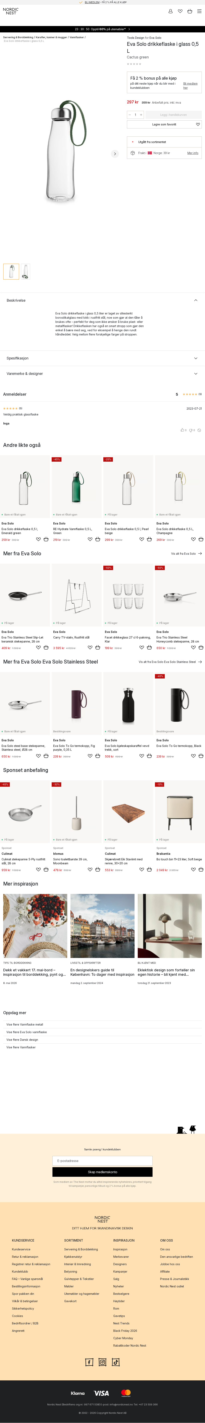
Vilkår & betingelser (25, 1301)
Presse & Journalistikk (174, 1279)
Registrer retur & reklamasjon (31, 1264)
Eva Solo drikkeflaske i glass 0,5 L (24, 40)
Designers (120, 1264)
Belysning (70, 1271)
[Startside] (10, 11)
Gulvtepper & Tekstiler (79, 1279)
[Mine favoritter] (180, 11)
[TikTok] (115, 1361)
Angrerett (18, 1330)
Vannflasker (77, 37)
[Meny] (199, 11)
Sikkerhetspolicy (23, 1308)
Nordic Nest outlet (172, 1286)
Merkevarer (121, 1256)
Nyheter (118, 1286)
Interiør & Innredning (77, 1264)
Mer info (192, 153)
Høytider (119, 1301)
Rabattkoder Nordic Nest (129, 1345)
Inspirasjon (120, 1249)
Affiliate (165, 1271)
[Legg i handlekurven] (46, 539)
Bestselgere (121, 1293)
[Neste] (115, 154)
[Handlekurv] (190, 11)
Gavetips (119, 1316)
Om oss (165, 1249)
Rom (116, 1308)
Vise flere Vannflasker (21, 1047)
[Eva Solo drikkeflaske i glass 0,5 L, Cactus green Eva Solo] (61, 153)
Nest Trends (121, 1323)
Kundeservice (21, 1249)
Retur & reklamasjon (25, 1256)
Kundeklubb (20, 1271)
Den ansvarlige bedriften (176, 1256)
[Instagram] (102, 1361)
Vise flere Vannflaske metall (24, 1024)
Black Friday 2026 (125, 1330)
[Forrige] (7, 154)
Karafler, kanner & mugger (51, 37)
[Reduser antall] (130, 115)
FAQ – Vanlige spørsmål (27, 1279)
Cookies (17, 1316)
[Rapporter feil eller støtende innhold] (199, 430)
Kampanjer (120, 1271)
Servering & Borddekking (18, 37)
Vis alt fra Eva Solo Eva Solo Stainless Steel (167, 661)
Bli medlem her (190, 85)
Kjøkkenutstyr (73, 1256)
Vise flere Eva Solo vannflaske (26, 1032)
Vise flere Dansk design (22, 1039)
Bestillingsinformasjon (26, 1286)
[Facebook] (89, 1361)
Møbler (69, 1286)
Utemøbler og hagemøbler (81, 1293)
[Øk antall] (141, 115)
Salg (116, 1279)
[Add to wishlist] (38, 539)
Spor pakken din (23, 1293)
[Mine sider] (170, 11)
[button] (134, 64)
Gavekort (70, 1301)
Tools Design (135, 37)
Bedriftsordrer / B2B (25, 1323)
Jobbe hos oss (170, 1264)
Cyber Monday (123, 1338)
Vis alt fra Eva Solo (183, 553)
